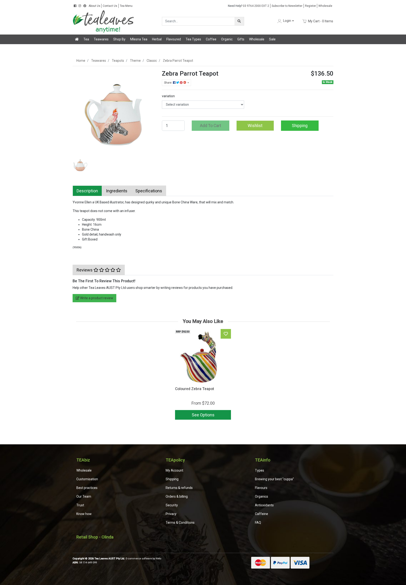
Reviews (85, 269)
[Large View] (80, 164)
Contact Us (110, 6)
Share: (168, 82)
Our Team (83, 496)
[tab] (87, 191)
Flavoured (173, 39)
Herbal (157, 39)
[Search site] (239, 21)
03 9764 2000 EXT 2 (248, 6)
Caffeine (261, 514)
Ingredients (116, 190)
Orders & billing (177, 496)
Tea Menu (126, 6)
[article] (203, 375)
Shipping (300, 125)
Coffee (211, 39)
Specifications (148, 190)
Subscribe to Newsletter (287, 6)
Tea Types (193, 39)
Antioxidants (264, 505)
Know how (84, 514)
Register (310, 6)
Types (259, 470)
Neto (158, 558)
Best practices (87, 488)
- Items (320, 21)
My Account (174, 470)
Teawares (101, 39)
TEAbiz (83, 459)
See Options (203, 414)
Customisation (87, 479)
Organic (227, 39)
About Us (94, 6)
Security (172, 505)
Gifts (240, 39)
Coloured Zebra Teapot (194, 389)
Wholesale (325, 6)
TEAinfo (262, 459)
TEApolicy (175, 459)
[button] (285, 21)
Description (87, 190)
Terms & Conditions (180, 522)
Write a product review (96, 298)
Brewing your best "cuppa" (274, 479)
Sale (272, 39)
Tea (86, 39)
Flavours (261, 488)
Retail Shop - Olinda (94, 537)
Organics (261, 496)
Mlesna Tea (138, 39)
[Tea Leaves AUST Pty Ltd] (104, 21)
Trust (80, 505)
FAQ (258, 522)
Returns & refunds (179, 488)
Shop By (119, 39)
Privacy (171, 514)
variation (168, 96)
